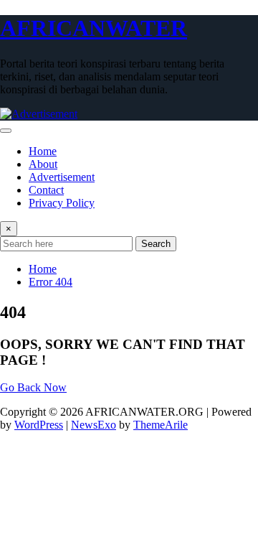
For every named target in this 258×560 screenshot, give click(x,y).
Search (156, 243)
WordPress (38, 425)
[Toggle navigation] (5, 131)
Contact (46, 190)
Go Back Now (33, 387)
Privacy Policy (62, 203)
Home (43, 151)
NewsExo (93, 425)
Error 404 (50, 282)
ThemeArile (160, 425)
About (43, 164)
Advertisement (62, 177)
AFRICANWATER (93, 28)
